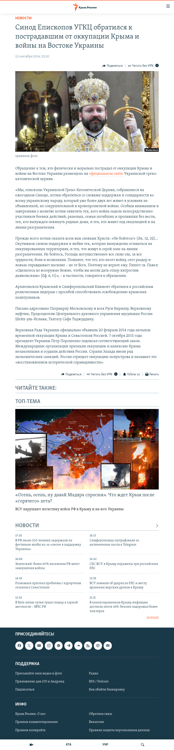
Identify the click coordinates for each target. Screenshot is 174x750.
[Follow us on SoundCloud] (78, 646)
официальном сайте (106, 174)
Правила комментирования (36, 722)
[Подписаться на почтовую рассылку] (108, 646)
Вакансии (96, 722)
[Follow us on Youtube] (39, 646)
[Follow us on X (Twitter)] (29, 646)
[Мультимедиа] (31, 744)
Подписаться (24, 689)
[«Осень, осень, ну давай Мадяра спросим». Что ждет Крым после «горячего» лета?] (87, 449)
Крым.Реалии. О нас (30, 714)
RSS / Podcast (98, 681)
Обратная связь (100, 714)
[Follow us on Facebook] (19, 646)
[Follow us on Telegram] (68, 646)
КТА (68, 744)
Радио (93, 673)
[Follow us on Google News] (59, 646)
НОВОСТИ (27, 526)
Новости (23, 18)
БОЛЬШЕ (153, 618)
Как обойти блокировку (107, 689)
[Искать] (142, 744)
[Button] (112, 66)
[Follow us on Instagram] (49, 646)
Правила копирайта (30, 730)
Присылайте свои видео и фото (38, 673)
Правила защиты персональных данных (119, 730)
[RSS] (88, 646)
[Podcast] (98, 646)
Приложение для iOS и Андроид (39, 681)
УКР (105, 744)
